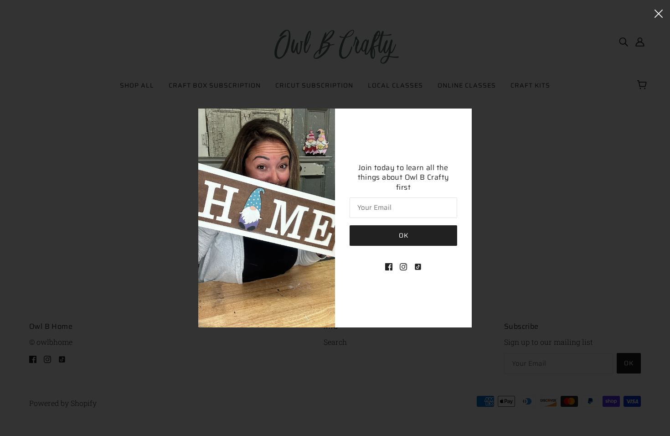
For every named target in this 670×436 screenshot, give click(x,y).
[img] (388, 266)
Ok (403, 235)
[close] (658, 12)
